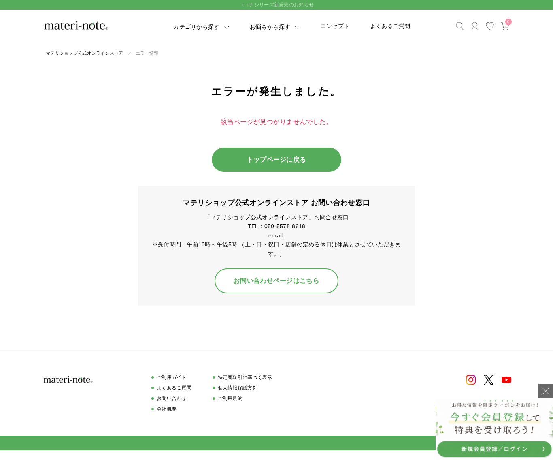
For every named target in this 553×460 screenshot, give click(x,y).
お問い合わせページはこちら (276, 280)
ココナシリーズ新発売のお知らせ (276, 5)
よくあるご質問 (390, 26)
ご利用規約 (230, 398)
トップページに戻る (276, 159)
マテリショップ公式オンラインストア (84, 53)
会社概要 (167, 409)
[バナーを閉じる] (545, 391)
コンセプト (335, 26)
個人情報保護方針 (237, 387)
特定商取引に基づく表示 (245, 377)
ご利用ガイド (172, 377)
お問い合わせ (172, 398)
